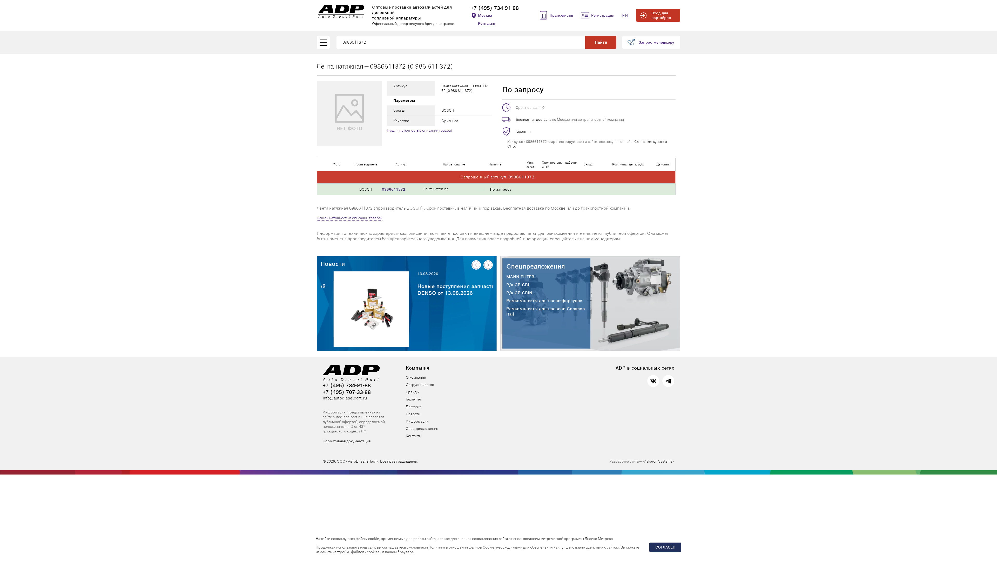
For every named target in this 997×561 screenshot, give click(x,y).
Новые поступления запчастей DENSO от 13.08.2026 (445, 289)
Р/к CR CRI (517, 285)
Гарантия (523, 131)
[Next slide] (488, 265)
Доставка (413, 406)
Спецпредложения (535, 266)
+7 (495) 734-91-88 (495, 8)
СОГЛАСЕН (665, 547)
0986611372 (393, 189)
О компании (416, 377)
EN (625, 15)
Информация (417, 421)
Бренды (412, 392)
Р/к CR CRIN (519, 293)
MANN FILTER (520, 276)
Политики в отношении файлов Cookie (461, 547)
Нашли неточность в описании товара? (420, 130)
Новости (333, 264)
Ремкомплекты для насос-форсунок (544, 300)
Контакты (486, 23)
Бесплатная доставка (533, 119)
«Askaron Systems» (658, 461)
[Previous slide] (476, 265)
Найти (601, 42)
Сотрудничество (420, 384)
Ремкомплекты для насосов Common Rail (545, 311)
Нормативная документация (347, 441)
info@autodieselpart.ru (345, 398)
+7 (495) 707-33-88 (347, 392)
